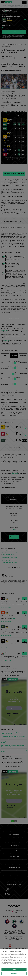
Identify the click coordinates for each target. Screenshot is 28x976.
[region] (14, 962)
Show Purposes (14, 973)
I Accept (14, 969)
